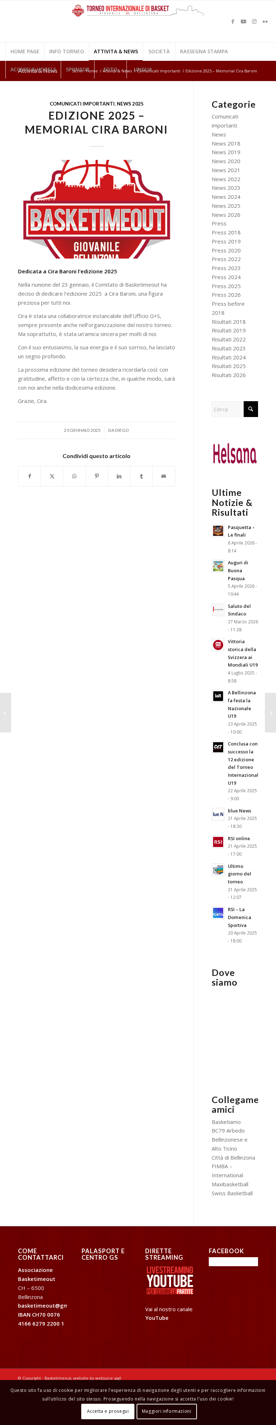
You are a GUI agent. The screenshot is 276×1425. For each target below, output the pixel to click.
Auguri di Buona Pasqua (238, 570)
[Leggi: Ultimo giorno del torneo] (218, 869)
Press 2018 (226, 232)
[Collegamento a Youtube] (243, 21)
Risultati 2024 (229, 357)
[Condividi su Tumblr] (141, 476)
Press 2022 (226, 259)
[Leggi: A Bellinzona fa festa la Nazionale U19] (218, 696)
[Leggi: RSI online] (218, 841)
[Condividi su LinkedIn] (119, 476)
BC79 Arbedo (228, 1130)
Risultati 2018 (229, 321)
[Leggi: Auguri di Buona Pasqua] (218, 566)
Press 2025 (226, 286)
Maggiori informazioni (167, 1411)
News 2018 (226, 143)
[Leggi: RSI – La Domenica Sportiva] (218, 912)
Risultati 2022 (229, 339)
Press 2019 (226, 241)
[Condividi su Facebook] (29, 476)
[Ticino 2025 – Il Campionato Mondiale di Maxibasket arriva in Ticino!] (270, 712)
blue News (239, 810)
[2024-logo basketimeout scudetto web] (96, 209)
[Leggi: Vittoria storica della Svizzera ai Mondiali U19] (218, 644)
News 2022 (226, 179)
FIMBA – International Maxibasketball (230, 1175)
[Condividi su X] (52, 476)
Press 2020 (226, 250)
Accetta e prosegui (108, 1411)
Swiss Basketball (232, 1193)
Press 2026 (226, 294)
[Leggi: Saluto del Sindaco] (218, 609)
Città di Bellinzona (233, 1157)
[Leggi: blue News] (218, 814)
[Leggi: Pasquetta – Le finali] (218, 530)
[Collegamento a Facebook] (232, 21)
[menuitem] (24, 51)
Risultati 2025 (229, 365)
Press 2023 (226, 268)
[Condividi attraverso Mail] (164, 476)
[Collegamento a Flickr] (265, 21)
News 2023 (226, 187)
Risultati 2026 (229, 374)
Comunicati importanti (82, 104)
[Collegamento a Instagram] (254, 21)
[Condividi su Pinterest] (97, 476)
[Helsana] (235, 452)
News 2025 (130, 104)
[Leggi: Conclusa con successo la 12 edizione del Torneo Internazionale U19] (218, 747)
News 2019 (226, 152)
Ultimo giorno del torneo (239, 874)
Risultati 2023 (229, 348)
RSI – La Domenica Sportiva (239, 917)
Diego (122, 430)
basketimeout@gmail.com (53, 1305)
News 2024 (226, 196)
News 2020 (226, 161)
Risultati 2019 (229, 330)
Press (219, 223)
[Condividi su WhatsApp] (74, 476)
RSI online (239, 838)
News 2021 (226, 170)
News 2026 (226, 214)
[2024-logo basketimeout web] (138, 25)
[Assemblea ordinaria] (5, 712)
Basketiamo (226, 1121)
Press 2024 (226, 277)
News (219, 134)
